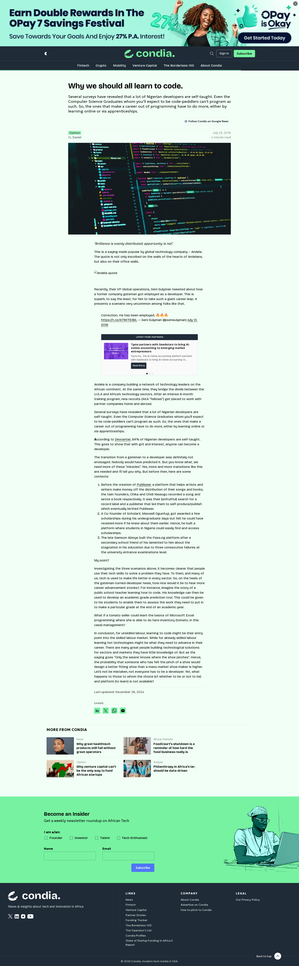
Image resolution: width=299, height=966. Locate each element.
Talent (105, 838)
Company (189, 893)
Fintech (83, 65)
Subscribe (244, 53)
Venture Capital (145, 65)
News (79, 739)
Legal (241, 893)
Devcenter (123, 439)
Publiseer (144, 485)
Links (130, 893)
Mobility (119, 65)
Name (48, 849)
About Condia (211, 65)
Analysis (158, 762)
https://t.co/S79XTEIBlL (119, 320)
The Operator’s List (139, 930)
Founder (55, 838)
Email (106, 849)
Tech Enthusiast (134, 838)
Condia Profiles (136, 935)
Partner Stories (136, 915)
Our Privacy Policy (248, 899)
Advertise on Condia (194, 904)
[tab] (147, 373)
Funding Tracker (136, 920)
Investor (81, 838)
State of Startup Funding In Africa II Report (149, 942)
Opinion (74, 133)
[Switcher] (46, 54)
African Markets (163, 739)
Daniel (76, 137)
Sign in (224, 53)
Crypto (101, 65)
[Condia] (149, 53)
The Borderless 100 (179, 65)
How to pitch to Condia (196, 910)
